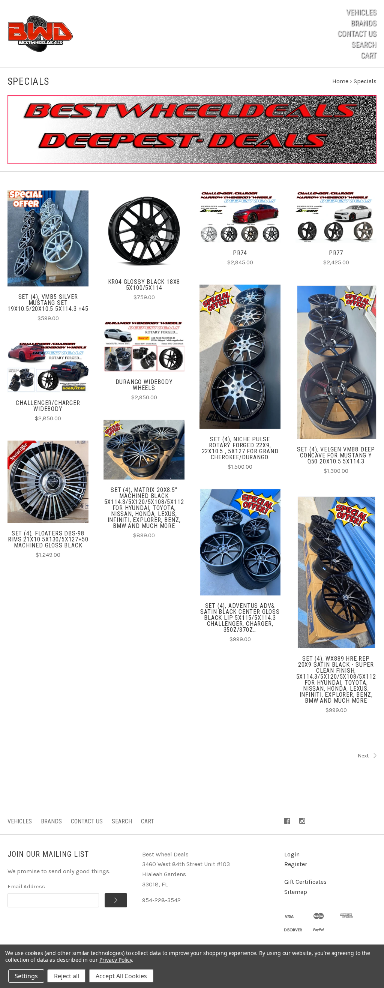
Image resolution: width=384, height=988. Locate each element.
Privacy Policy (115, 959)
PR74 (240, 252)
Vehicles (361, 12)
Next (363, 756)
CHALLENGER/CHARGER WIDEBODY (48, 405)
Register (295, 864)
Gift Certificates (305, 881)
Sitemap (295, 891)
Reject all (66, 976)
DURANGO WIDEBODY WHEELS (144, 384)
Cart (368, 55)
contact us (357, 33)
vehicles (20, 821)
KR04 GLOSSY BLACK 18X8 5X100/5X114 (144, 284)
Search (363, 44)
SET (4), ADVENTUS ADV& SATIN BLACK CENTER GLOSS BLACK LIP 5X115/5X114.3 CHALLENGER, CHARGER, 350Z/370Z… (239, 617)
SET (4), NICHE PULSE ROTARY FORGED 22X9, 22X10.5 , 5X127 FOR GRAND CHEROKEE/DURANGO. (240, 448)
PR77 (336, 252)
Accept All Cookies (121, 976)
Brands (363, 23)
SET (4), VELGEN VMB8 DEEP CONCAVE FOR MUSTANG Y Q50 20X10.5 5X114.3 (336, 455)
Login (292, 854)
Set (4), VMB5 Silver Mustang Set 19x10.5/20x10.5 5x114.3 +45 (48, 302)
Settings (26, 976)
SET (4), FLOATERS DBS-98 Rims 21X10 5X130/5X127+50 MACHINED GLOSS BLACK (48, 539)
